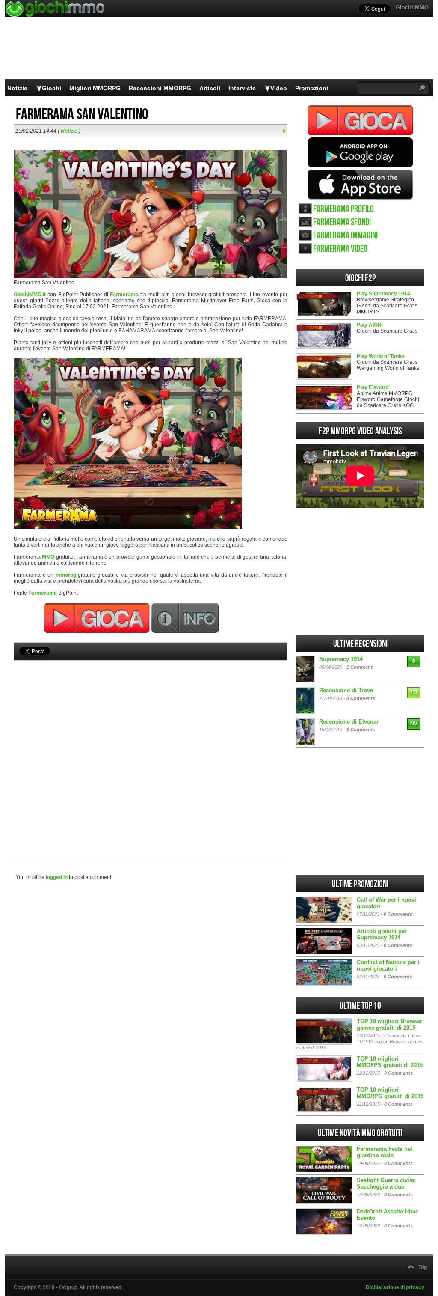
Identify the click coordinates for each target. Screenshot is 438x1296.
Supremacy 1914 (341, 659)
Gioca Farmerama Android (360, 152)
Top (422, 1267)
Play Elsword (372, 387)
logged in (57, 877)
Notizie (17, 88)
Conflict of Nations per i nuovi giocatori (388, 965)
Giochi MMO (412, 7)
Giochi (51, 88)
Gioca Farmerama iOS (360, 185)
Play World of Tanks (381, 356)
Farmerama (124, 295)
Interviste (242, 88)
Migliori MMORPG (95, 88)
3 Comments (360, 729)
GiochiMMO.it (30, 295)
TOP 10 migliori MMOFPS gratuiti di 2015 (390, 1061)
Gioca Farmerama (360, 120)
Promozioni (311, 88)
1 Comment (359, 667)
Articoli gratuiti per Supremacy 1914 (382, 934)
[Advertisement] (150, 746)
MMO (48, 557)
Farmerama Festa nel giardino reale (384, 1152)
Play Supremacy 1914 (383, 294)
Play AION (369, 325)
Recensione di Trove (346, 690)
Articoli (209, 88)
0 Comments (360, 698)
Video (278, 88)
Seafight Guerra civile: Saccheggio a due (386, 1183)
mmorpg (66, 575)
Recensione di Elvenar (349, 721)
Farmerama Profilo (343, 209)
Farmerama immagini (345, 235)
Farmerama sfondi (342, 222)
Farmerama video (340, 249)
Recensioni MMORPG (160, 88)
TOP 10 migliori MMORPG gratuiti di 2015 (390, 1093)
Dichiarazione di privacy (395, 1287)
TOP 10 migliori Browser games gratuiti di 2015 (389, 1024)
